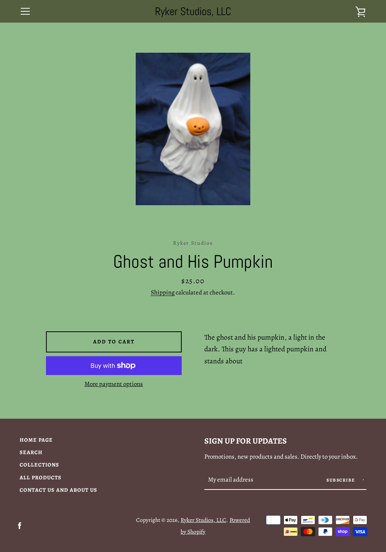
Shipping (163, 292)
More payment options (113, 384)
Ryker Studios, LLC (193, 11)
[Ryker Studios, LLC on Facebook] (19, 525)
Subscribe (341, 480)
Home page (36, 440)
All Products (40, 477)
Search (31, 452)
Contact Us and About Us (58, 490)
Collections (39, 464)
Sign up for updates (245, 440)
